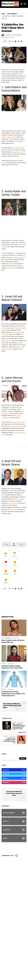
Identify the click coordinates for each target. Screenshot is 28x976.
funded (11, 139)
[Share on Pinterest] (15, 41)
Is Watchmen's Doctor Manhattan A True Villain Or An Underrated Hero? (13, 693)
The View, (14, 509)
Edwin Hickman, (12, 503)
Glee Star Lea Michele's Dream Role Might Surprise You (9, 740)
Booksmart (17, 332)
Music (14, 722)
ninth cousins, (20, 499)
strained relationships (9, 137)
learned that (11, 268)
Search (22, 758)
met (14, 253)
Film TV (4, 663)
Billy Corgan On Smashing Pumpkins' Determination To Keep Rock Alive (19, 726)
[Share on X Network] (12, 41)
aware (4, 162)
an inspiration (16, 148)
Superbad (7, 328)
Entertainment (12, 14)
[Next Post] (21, 739)
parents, (8, 340)
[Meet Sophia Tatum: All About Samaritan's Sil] (14, 627)
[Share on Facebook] (9, 41)
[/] (21, 3)
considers (20, 342)
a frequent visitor (17, 152)
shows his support (14, 426)
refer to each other (18, 422)
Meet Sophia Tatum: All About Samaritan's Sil (13, 641)
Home (3, 14)
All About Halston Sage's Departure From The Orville (12, 667)
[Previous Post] (6, 725)
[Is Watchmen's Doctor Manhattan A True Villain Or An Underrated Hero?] (14, 679)
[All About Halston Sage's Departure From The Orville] (14, 653)
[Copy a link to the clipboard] (21, 41)
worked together (18, 257)
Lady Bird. (5, 334)
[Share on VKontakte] (18, 41)
